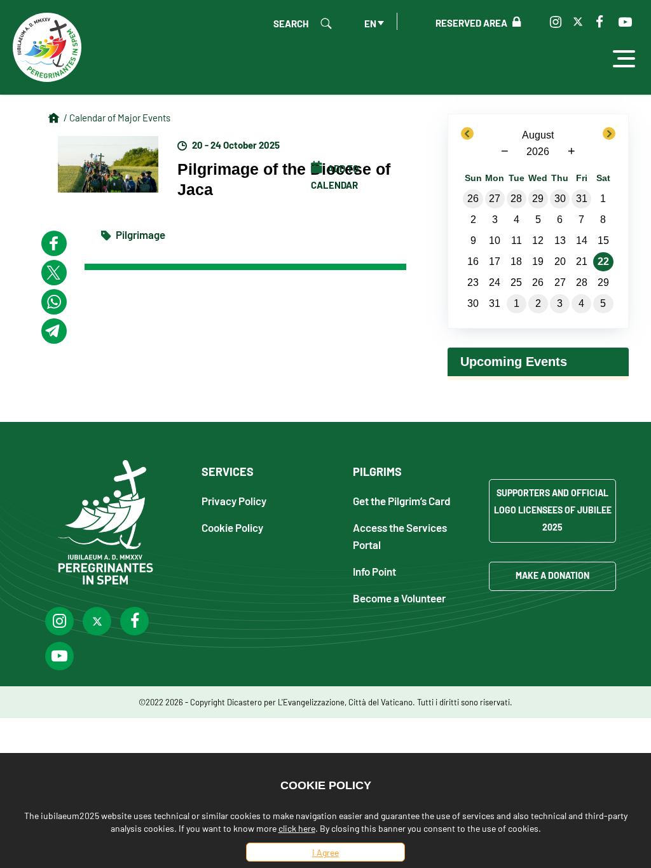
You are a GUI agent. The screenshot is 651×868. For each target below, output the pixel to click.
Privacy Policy (234, 500)
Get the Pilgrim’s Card (402, 500)
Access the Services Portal (400, 536)
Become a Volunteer (399, 597)
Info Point (374, 571)
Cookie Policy (232, 527)
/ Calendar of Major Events (117, 117)
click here (296, 828)
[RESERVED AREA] (514, 22)
